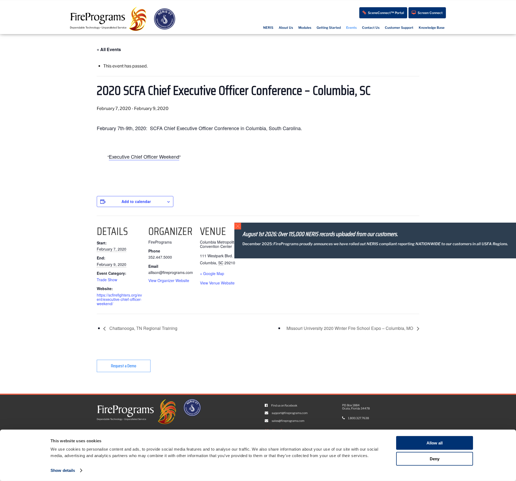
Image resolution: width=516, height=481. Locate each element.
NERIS (268, 28)
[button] (237, 226)
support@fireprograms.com (289, 413)
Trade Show (107, 279)
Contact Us (370, 28)
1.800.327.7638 (358, 418)
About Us (286, 28)
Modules (304, 28)
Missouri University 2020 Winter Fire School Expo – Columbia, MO (350, 328)
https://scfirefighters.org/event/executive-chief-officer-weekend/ (119, 299)
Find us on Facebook (284, 405)
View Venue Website (217, 283)
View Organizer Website (168, 280)
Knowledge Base (432, 28)
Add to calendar (136, 201)
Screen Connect (430, 13)
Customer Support (399, 28)
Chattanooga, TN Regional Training (142, 328)
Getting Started (329, 28)
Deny (434, 459)
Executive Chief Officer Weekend (144, 156)
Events (351, 28)
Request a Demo (123, 365)
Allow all (435, 443)
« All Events (109, 49)
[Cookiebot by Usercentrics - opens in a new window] (56, 470)
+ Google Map (212, 273)
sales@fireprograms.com (287, 421)
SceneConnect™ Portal (386, 13)
